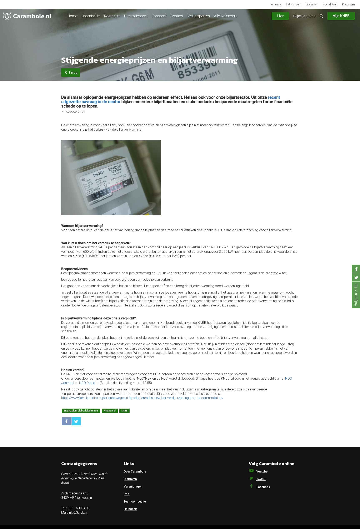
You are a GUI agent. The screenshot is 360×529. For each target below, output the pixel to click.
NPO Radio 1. (89, 383)
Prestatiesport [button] (136, 16)
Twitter (261, 479)
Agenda (276, 4)
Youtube (262, 471)
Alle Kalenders (225, 16)
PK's (127, 494)
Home (72, 16)
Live (280, 16)
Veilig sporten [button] (199, 16)
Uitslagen (311, 4)
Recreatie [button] (112, 16)
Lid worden (293, 4)
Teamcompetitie (135, 501)
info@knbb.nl (78, 512)
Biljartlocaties (304, 16)
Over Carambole (135, 471)
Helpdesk (130, 509)
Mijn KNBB (341, 16)
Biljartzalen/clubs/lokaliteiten (81, 410)
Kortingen (348, 4)
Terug (73, 72)
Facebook (263, 487)
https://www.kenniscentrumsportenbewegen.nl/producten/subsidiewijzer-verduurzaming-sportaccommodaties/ (142, 398)
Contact (177, 16)
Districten (130, 479)
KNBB (124, 410)
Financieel (110, 410)
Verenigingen (133, 486)
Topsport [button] (159, 16)
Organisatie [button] (90, 16)
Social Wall (329, 4)
